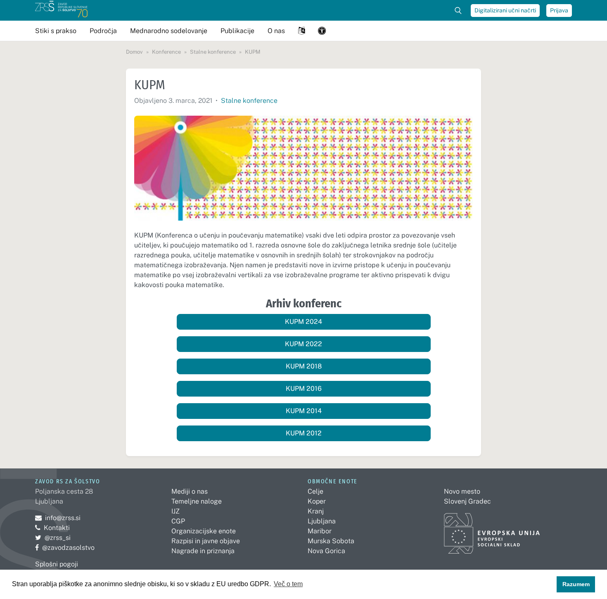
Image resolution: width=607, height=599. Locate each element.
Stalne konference (249, 101)
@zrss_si (53, 538)
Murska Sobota (331, 541)
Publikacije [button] (237, 31)
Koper (317, 501)
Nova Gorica (326, 551)
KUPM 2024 (303, 322)
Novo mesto (462, 491)
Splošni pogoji (56, 564)
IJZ (175, 511)
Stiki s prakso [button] (55, 31)
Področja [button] (103, 31)
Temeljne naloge (196, 501)
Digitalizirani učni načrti (505, 10)
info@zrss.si (58, 518)
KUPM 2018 (304, 366)
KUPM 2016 (304, 388)
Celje (315, 491)
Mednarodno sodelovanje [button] (168, 31)
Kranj (316, 511)
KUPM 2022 (303, 344)
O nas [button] (276, 31)
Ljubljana (322, 521)
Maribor (320, 531)
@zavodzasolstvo (65, 547)
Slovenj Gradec (467, 501)
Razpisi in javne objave (205, 541)
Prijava (559, 10)
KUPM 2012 (304, 433)
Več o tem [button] (288, 583)
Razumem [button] (576, 584)
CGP (178, 521)
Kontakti (57, 528)
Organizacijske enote (203, 531)
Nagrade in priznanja (203, 551)
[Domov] (61, 10)
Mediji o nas (189, 491)
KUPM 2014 (304, 411)
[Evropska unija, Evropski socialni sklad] (492, 530)
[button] (301, 30)
